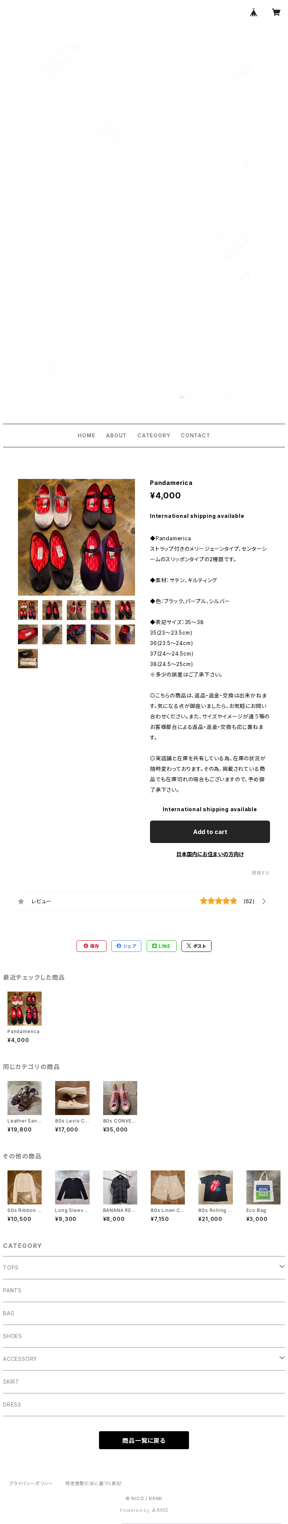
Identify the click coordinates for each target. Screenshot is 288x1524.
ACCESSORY (20, 1359)
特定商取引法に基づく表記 (93, 1483)
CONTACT (195, 435)
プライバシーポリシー (31, 1483)
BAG (8, 1313)
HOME (86, 435)
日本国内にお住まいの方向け (210, 854)
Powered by (136, 1510)
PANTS (12, 1290)
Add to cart (210, 832)
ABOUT (116, 435)
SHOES (12, 1336)
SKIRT (11, 1381)
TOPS (11, 1267)
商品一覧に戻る (144, 1440)
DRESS (12, 1404)
